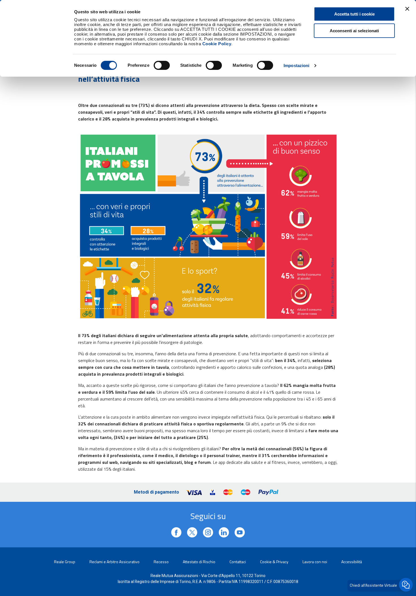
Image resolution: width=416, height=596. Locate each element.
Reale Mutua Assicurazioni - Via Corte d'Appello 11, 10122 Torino (208, 575)
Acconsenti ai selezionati (354, 30)
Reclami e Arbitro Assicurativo (114, 562)
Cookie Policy (216, 43)
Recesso (161, 562)
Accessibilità (351, 562)
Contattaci (238, 562)
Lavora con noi (315, 562)
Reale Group (64, 562)
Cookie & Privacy (274, 562)
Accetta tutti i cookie (354, 14)
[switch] (162, 65)
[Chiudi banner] (407, 9)
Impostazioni (296, 65)
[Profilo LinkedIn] (176, 532)
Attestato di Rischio (199, 562)
